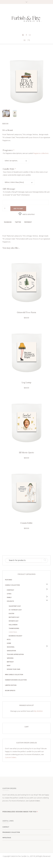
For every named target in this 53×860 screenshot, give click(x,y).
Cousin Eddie (26, 523)
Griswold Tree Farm (26, 312)
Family (9, 597)
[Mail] (30, 35)
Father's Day (13, 621)
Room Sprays (10, 690)
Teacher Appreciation (15, 654)
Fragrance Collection (11, 832)
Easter (11, 613)
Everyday (10, 590)
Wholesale (6, 837)
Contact (5, 827)
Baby (8, 665)
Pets (8, 639)
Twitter (18, 222)
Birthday (10, 662)
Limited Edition (10, 685)
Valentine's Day (15, 606)
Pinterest (28, 222)
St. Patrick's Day (15, 610)
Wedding (10, 658)
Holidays (10, 601)
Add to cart (18, 208)
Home (9, 643)
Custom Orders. (10, 757)
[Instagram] (23, 35)
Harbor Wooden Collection (16, 680)
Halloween (13, 625)
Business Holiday (15, 636)
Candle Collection (12, 585)
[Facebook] (26, 35)
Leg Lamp (26, 382)
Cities (9, 594)
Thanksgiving (14, 628)
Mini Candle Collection (14, 674)
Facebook (8, 222)
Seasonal (11, 647)
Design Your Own (13, 669)
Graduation (11, 651)
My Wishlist (38, 711)
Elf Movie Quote (26, 452)
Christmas (13, 632)
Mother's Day (14, 617)
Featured (8, 580)
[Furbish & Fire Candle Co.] (26, 18)
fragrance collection (40, 153)
